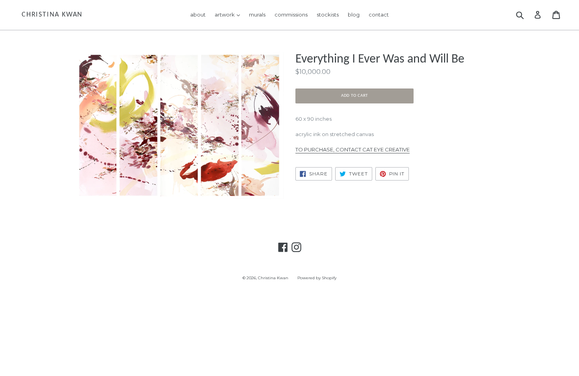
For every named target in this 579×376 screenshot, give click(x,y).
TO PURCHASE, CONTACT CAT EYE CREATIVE (352, 149)
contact (379, 14)
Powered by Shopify (316, 277)
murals (257, 14)
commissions (291, 14)
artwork (229, 14)
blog (354, 14)
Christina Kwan (52, 14)
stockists (328, 14)
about (198, 14)
